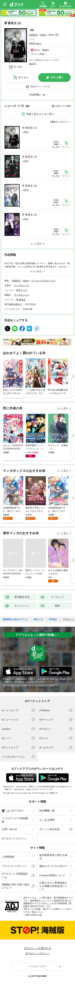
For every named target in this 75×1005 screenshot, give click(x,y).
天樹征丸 (33, 35)
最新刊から (65, 122)
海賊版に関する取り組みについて (16, 886)
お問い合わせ (9, 829)
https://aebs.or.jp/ (33, 915)
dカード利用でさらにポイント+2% (43, 60)
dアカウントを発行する (37, 948)
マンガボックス (21, 285)
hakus (43, 35)
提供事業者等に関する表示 (53, 857)
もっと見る (62, 408)
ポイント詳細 (37, 54)
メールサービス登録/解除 (15, 820)
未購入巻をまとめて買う (40, 114)
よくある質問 (47, 819)
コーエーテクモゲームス (43, 280)
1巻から (54, 122)
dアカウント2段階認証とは (15, 875)
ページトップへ (37, 966)
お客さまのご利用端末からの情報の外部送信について (53, 886)
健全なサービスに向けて (53, 866)
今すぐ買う (57, 77)
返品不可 (32, 64)
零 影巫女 (20, 299)
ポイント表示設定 (49, 829)
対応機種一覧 (47, 810)
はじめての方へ (16, 810)
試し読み (18, 66)
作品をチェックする (40, 86)
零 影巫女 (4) (29, 214)
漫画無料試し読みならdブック (15, 619)
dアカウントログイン (14, 838)
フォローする (57, 35)
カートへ (23, 77)
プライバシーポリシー (14, 866)
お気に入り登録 (63, 106)
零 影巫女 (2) (29, 156)
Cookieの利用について (52, 875)
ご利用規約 (8, 856)
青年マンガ (21, 290)
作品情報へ (35, 94)
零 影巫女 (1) (29, 127)
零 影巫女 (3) (29, 185)
